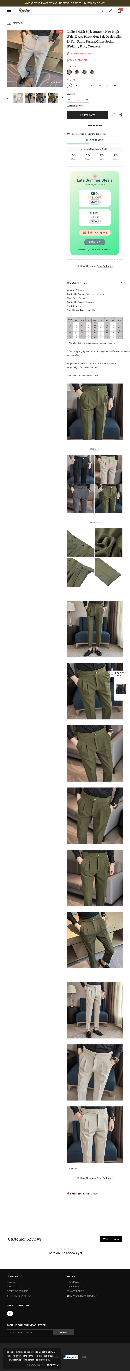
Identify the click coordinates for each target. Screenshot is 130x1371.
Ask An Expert (105, 266)
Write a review (111, 1239)
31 (84, 85)
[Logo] (24, 10)
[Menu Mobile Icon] (9, 10)
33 (100, 85)
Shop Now (95, 241)
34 (107, 85)
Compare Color (54, 82)
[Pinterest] (10, 1313)
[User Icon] (111, 10)
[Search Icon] (101, 10)
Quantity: (71, 94)
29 (69, 85)
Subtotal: (71, 106)
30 (77, 85)
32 (92, 85)
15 (73, 134)
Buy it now (95, 125)
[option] (35, 58)
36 (115, 85)
